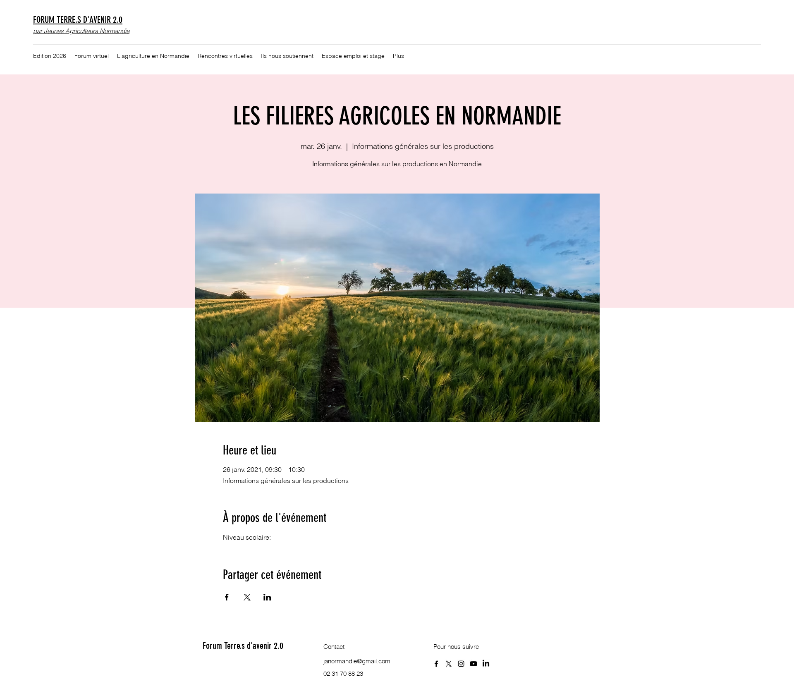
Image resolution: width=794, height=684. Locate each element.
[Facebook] (436, 664)
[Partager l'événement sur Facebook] (227, 597)
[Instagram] (461, 664)
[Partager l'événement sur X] (247, 597)
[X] (449, 664)
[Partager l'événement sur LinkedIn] (267, 597)
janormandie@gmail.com (356, 661)
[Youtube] (473, 664)
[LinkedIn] (486, 664)
